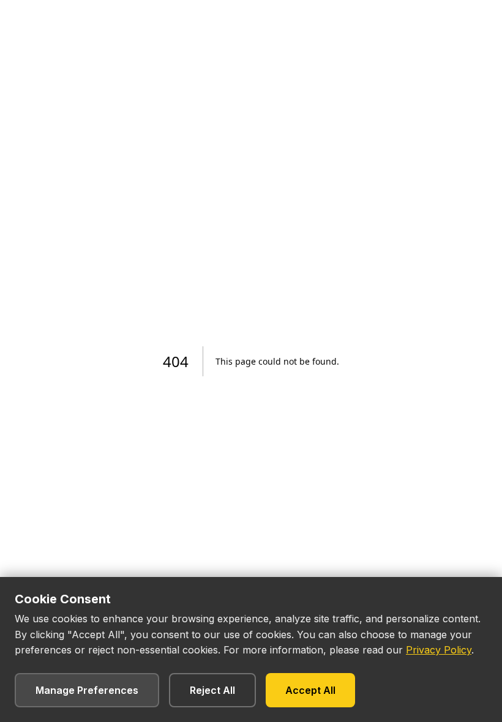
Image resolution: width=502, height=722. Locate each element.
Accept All (310, 690)
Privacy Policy (438, 650)
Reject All (212, 690)
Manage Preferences (87, 690)
